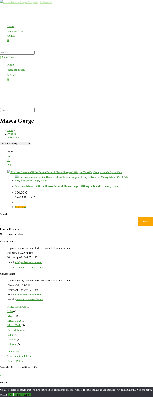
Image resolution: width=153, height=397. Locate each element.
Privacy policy (22, 394)
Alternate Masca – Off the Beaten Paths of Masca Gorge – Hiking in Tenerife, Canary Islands (67, 186)
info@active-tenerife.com (28, 262)
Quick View (115, 172)
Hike (17, 180)
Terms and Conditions (19, 356)
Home (11, 64)
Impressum (13, 351)
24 (8, 160)
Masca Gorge (14, 137)
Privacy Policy (15, 361)
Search (4, 214)
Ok (10, 394)
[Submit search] (36, 110)
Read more (20, 207)
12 (8, 155)
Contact (11, 74)
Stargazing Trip (16, 69)
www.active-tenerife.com (29, 267)
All (9, 165)
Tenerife (43, 180)
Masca (23, 180)
